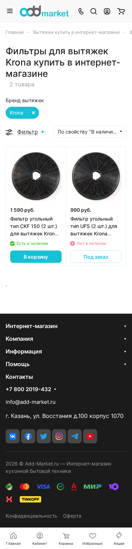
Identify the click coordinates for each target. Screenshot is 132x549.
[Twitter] (44, 436)
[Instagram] (59, 436)
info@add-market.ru (31, 402)
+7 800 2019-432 (28, 389)
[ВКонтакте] (13, 436)
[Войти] (107, 10)
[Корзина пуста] (121, 10)
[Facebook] (28, 436)
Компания (19, 338)
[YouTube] (90, 436)
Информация (24, 351)
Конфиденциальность (31, 516)
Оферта (72, 516)
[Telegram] (75, 436)
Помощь (18, 364)
